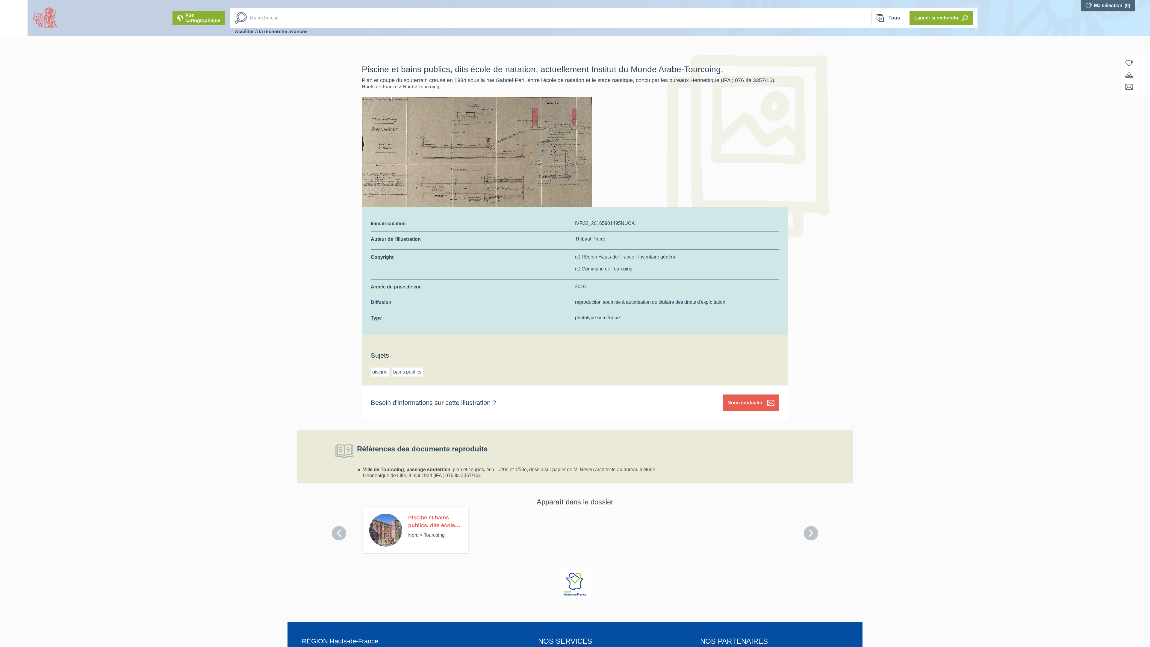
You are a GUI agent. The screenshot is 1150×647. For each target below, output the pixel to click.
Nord (408, 86)
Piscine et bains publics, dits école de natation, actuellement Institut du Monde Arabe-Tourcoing (434, 522)
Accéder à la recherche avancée (271, 31)
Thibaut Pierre (590, 238)
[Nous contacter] (1129, 86)
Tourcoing (428, 86)
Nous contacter (744, 402)
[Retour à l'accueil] (14, 18)
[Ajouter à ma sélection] (1129, 62)
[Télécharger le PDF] (1129, 74)
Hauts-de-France (380, 86)
